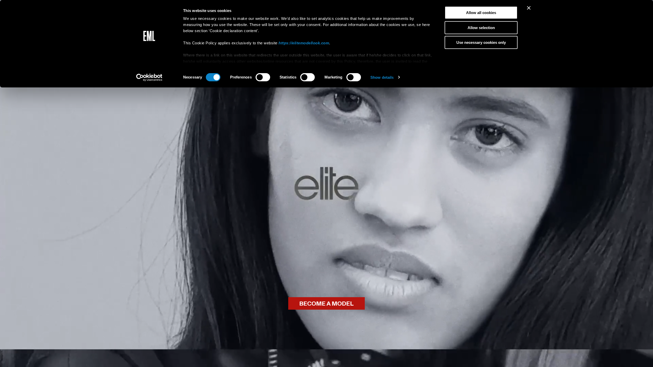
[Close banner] (529, 8)
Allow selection (481, 27)
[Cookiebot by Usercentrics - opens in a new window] (149, 77)
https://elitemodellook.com (304, 43)
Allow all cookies (481, 12)
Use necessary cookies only (481, 42)
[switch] (263, 77)
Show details (382, 77)
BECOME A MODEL (326, 303)
